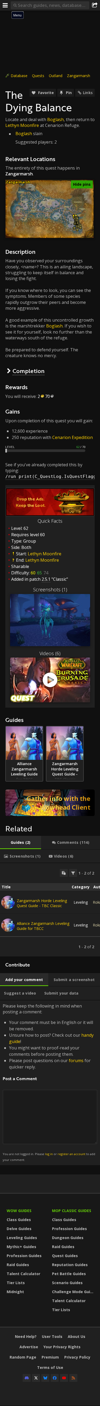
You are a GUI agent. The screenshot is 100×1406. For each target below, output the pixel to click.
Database (19, 75)
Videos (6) (50, 653)
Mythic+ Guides (21, 1246)
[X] (36, 1378)
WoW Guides (19, 1210)
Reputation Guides (70, 1264)
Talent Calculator (23, 1273)
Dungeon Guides (67, 1237)
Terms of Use (50, 1367)
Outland (55, 75)
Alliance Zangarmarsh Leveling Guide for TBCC (43, 926)
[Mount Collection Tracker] (50, 803)
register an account (71, 1154)
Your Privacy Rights (62, 1346)
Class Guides (19, 1219)
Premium (50, 1357)
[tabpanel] (50, 909)
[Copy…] (64, 873)
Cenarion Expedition (72, 437)
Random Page (23, 1357)
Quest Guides (65, 1255)
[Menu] (5, 5)
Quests (38, 75)
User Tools (52, 1336)
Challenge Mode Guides (73, 1291)
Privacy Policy (77, 1357)
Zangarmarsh (78, 75)
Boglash (55, 119)
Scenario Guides (67, 1282)
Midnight (15, 1291)
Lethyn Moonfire (22, 125)
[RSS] (73, 1378)
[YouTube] (64, 1378)
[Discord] (27, 1378)
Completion (29, 371)
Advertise (28, 1346)
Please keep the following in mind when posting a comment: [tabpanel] (49, 1082)
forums (76, 1060)
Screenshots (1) (50, 589)
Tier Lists (16, 1282)
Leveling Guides (22, 1237)
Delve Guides (19, 1228)
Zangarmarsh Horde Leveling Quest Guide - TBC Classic (42, 903)
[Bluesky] (45, 1378)
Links (88, 92)
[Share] (94, 5)
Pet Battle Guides (69, 1273)
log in (49, 1154)
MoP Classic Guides (71, 1210)
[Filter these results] (73, 873)
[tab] (20, 842)
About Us (76, 1336)
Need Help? (26, 1336)
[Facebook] (55, 1378)
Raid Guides (18, 1264)
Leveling (81, 902)
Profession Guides (24, 1255)
